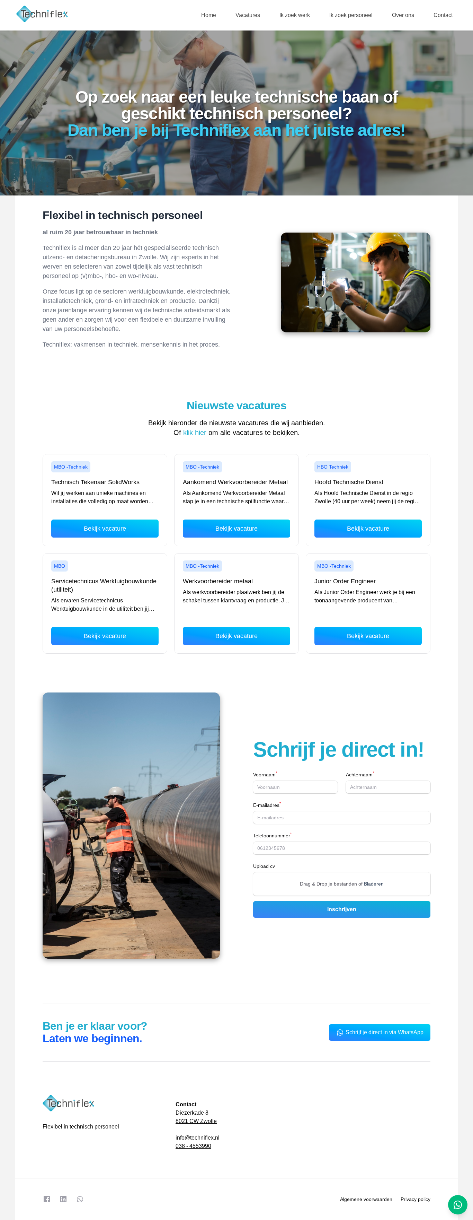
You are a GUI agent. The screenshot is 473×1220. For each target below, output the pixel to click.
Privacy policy (415, 1199)
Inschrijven (341, 909)
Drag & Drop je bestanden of (342, 884)
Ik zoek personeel (351, 15)
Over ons (403, 15)
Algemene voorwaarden (366, 1199)
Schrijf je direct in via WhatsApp (384, 1032)
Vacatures (247, 15)
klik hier (194, 432)
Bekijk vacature (105, 528)
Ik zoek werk (294, 15)
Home (208, 15)
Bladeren (374, 884)
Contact (443, 15)
